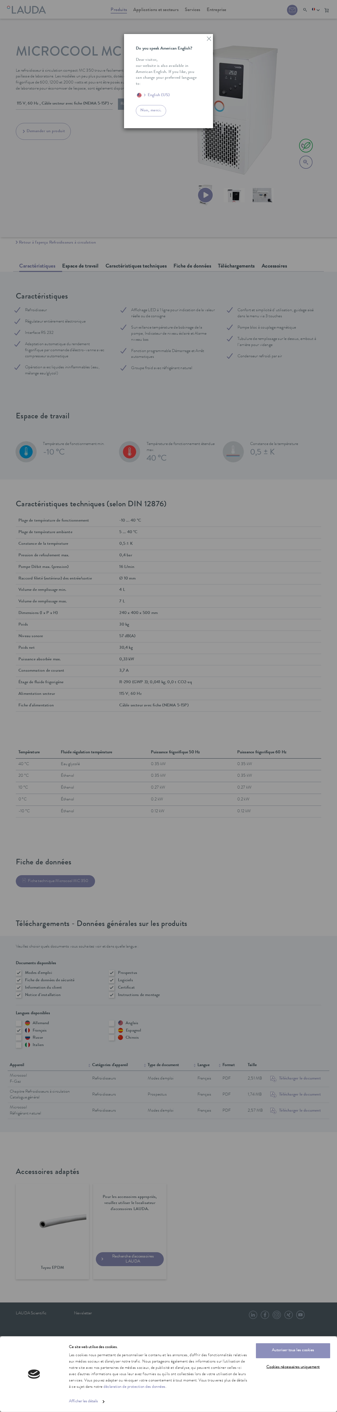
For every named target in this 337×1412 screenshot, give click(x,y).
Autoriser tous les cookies (293, 1350)
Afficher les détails (83, 1402)
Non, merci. (151, 110)
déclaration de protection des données (134, 1387)
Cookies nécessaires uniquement (293, 1367)
